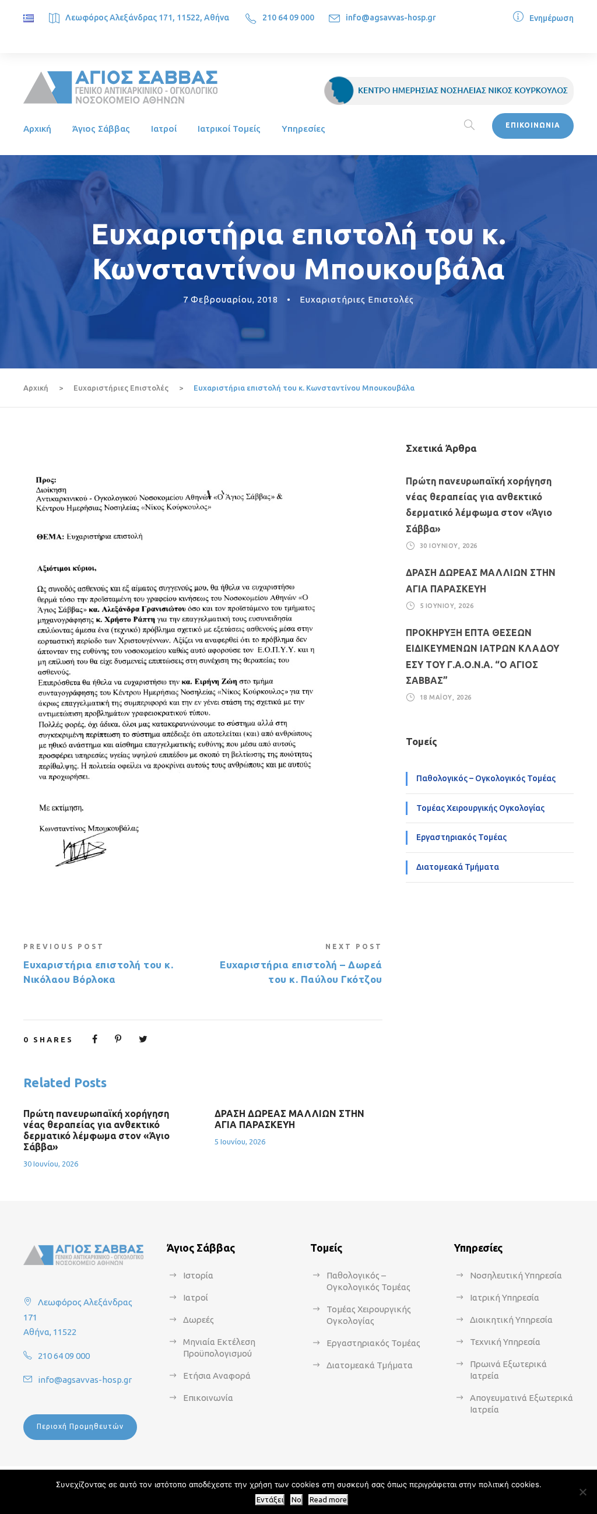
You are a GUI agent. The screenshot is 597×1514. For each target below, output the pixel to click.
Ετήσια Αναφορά (217, 1375)
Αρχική (37, 129)
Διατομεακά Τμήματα (457, 867)
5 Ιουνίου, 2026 (240, 1141)
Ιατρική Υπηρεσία (504, 1297)
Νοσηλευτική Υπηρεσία (516, 1275)
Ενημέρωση (551, 18)
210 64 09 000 (288, 17)
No (296, 1499)
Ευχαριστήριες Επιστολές (357, 299)
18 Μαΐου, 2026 (446, 697)
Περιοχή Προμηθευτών (80, 1426)
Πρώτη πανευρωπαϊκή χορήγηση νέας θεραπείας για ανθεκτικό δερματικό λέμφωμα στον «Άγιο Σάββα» (96, 1130)
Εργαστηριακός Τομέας (461, 837)
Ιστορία (198, 1275)
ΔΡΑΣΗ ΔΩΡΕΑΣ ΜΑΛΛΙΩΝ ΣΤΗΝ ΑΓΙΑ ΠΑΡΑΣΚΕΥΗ (289, 1119)
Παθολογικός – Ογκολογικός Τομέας (486, 778)
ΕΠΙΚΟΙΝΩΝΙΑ (532, 125)
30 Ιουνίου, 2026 (50, 1164)
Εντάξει (270, 1499)
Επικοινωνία (208, 1398)
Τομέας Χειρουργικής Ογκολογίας (480, 808)
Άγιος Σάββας (101, 129)
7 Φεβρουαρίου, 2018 (230, 299)
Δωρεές (198, 1320)
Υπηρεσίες (303, 129)
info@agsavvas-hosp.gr (391, 17)
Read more (328, 1499)
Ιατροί (164, 129)
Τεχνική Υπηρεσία (505, 1342)
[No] (582, 1492)
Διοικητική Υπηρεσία (511, 1320)
